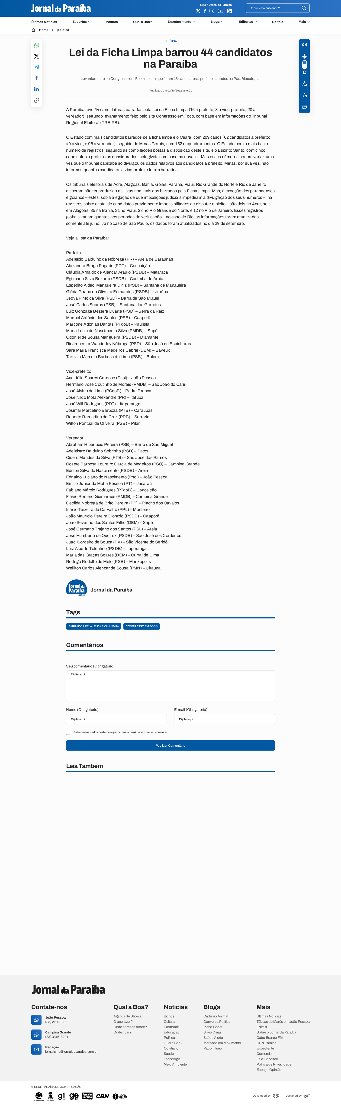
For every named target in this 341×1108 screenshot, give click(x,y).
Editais (277, 22)
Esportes (79, 21)
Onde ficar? (122, 1032)
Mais (302, 21)
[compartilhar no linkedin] (36, 89)
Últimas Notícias (44, 22)
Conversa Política (216, 1021)
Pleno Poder (212, 1027)
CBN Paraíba (267, 1043)
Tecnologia (172, 1059)
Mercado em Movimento (222, 1043)
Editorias (246, 21)
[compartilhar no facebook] (36, 78)
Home (43, 30)
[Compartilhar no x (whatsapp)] (36, 56)
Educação (172, 1032)
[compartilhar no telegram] (36, 67)
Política (112, 22)
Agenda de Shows (127, 1016)
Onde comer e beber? (130, 1027)
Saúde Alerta (213, 1037)
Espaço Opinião (269, 1070)
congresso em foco (142, 626)
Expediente (265, 1048)
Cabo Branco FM (270, 1037)
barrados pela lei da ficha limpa (93, 626)
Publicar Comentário (170, 745)
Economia (172, 1027)
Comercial (264, 1054)
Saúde (169, 1054)
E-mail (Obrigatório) (190, 710)
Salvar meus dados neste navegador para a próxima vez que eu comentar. (121, 732)
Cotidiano (171, 1048)
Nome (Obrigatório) (82, 710)
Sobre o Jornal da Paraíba (276, 1032)
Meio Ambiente (175, 1064)
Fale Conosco (267, 1059)
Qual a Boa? (142, 22)
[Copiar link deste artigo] (36, 101)
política (63, 30)
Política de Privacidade (274, 1064)
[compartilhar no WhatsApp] (36, 45)
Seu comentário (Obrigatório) (90, 666)
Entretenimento (179, 21)
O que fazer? (123, 1021)
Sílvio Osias (212, 1032)
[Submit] (304, 8)
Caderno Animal (215, 1016)
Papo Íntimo (212, 1048)
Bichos (169, 1016)
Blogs (215, 21)
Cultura (169, 1021)
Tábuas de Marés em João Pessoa (283, 1021)
